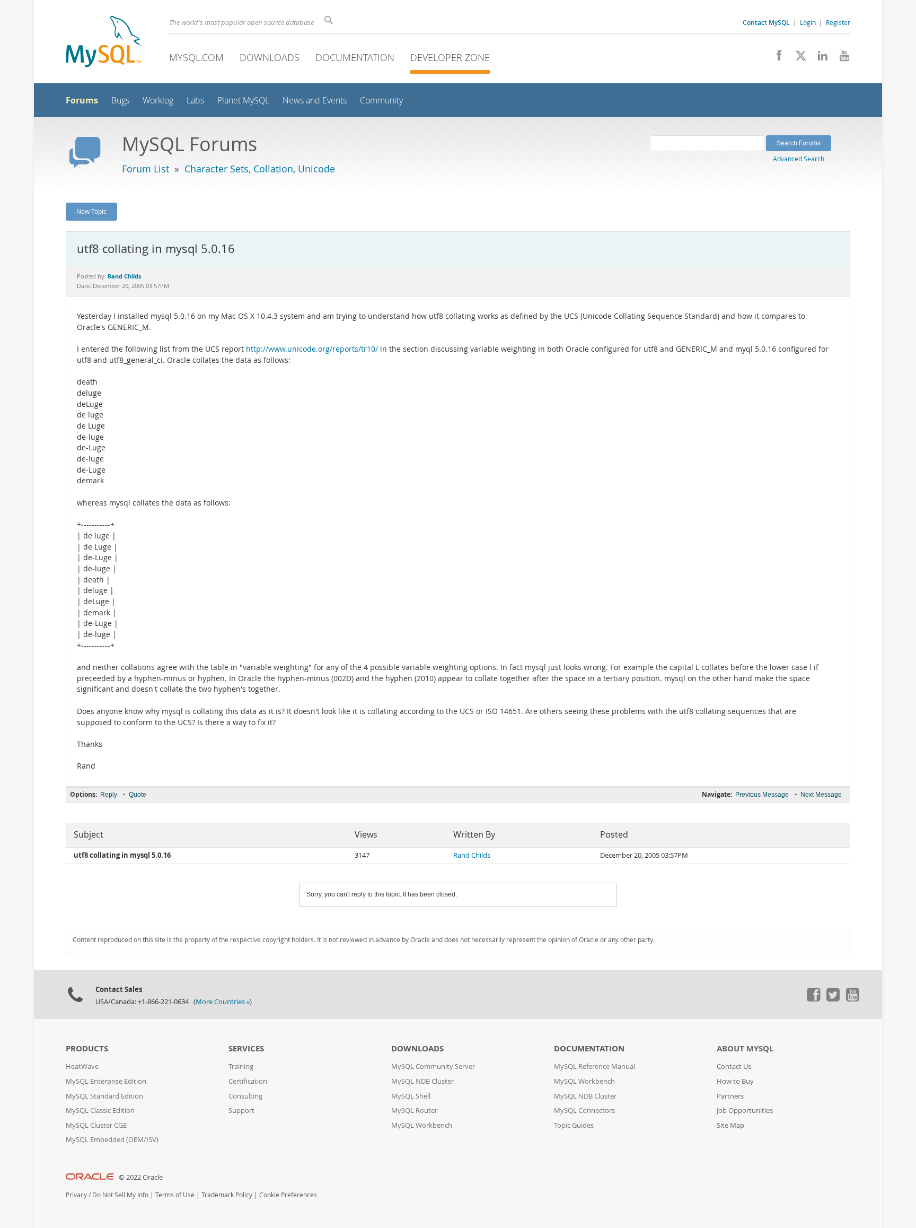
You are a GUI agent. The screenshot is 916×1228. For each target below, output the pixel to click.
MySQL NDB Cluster (422, 1081)
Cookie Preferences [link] (288, 1195)
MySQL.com (196, 57)
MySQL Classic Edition (100, 1110)
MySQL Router (414, 1110)
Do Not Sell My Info (120, 1195)
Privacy (76, 1195)
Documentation (354, 57)
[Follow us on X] (797, 58)
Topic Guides (574, 1125)
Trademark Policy (226, 1195)
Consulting (245, 1096)
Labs (195, 100)
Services (246, 1048)
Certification (247, 1081)
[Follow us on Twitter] (832, 998)
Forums (82, 100)
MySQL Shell (410, 1096)
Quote (137, 794)
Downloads (270, 57)
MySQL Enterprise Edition (106, 1081)
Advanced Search (798, 158)
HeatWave (82, 1066)
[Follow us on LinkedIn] (819, 58)
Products (87, 1048)
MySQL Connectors (584, 1110)
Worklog (158, 100)
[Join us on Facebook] (775, 58)
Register (838, 22)
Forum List (145, 168)
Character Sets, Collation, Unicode (259, 168)
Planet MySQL (243, 100)
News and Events (315, 100)
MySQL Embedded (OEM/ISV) (112, 1139)
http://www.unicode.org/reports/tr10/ (312, 349)
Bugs (120, 100)
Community (381, 100)
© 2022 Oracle (141, 1177)
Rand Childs (471, 855)
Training (240, 1066)
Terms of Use (175, 1195)
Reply (108, 794)
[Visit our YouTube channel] (840, 58)
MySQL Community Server (433, 1066)
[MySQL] (103, 42)
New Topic (91, 211)
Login (808, 22)
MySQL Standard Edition (104, 1096)
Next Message (821, 794)
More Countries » (223, 1001)
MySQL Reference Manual (594, 1066)
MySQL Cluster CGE (96, 1125)
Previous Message (762, 794)
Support (241, 1110)
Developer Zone (450, 57)
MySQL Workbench (421, 1125)
